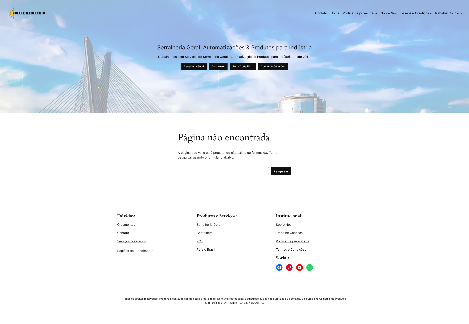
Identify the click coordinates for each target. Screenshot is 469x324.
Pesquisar (281, 171)
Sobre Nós (389, 13)
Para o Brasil (206, 249)
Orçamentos (126, 224)
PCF (200, 241)
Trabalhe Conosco (448, 13)
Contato (321, 13)
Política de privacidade (360, 13)
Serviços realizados (131, 241)
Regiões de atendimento (135, 251)
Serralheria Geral (194, 66)
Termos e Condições (415, 13)
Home (334, 13)
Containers (218, 66)
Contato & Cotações (273, 66)
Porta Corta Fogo (243, 66)
